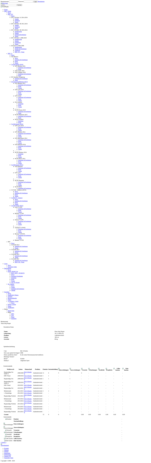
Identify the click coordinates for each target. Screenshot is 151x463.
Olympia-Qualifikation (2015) (19, 82)
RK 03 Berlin (28, 376)
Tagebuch (17, 50)
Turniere (10, 296)
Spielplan (20, 103)
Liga (12, 315)
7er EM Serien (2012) (17, 205)
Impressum (7, 453)
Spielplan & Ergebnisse (21, 60)
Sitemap (6, 450)
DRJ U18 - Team (19, 262)
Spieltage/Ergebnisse (20, 34)
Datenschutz (7, 454)
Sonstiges (6, 292)
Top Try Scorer (15, 282)
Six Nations (11, 284)
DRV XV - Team (19, 52)
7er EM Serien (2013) (17, 165)
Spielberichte (18, 31)
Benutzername (5, 1)
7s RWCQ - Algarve (16, 198)
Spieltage (17, 20)
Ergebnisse (18, 42)
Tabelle (17, 19)
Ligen (5, 263)
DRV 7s (10, 53)
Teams (16, 22)
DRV (12, 314)
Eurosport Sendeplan (17, 276)
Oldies (9, 300)
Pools (16, 61)
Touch (9, 306)
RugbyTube (11, 310)
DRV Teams (7, 11)
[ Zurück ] (3, 442)
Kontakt (6, 448)
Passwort (21, 1)
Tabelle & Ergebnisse (20, 49)
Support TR (7, 456)
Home (6, 9)
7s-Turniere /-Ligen (13, 301)
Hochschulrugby (12, 298)
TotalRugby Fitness (13, 295)
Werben (6, 451)
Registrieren (41, 1)
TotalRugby (11, 307)
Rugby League (12, 304)
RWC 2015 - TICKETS (17, 273)
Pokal (12, 317)
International (7, 268)
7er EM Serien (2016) (17, 64)
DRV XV (10, 14)
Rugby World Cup (13, 271)
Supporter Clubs (12, 267)
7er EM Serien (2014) (17, 124)
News (9, 13)
